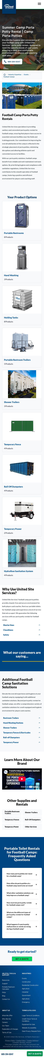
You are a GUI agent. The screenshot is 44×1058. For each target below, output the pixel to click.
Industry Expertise (14, 74)
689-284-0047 (7, 1054)
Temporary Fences (12, 820)
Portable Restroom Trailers (12, 812)
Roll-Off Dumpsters (32, 820)
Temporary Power (12, 827)
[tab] (22, 625)
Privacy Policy (10, 1040)
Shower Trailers (31, 812)
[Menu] (39, 4)
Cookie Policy (21, 1040)
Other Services (31, 827)
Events (26, 74)
